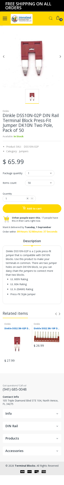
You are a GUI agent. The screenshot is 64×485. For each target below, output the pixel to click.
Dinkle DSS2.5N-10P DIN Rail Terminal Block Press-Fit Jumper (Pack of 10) (47, 328)
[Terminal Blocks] (22, 18)
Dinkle (6, 111)
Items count (10, 183)
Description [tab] (32, 241)
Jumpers (23, 151)
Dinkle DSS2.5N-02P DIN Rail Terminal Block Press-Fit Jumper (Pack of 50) (17, 328)
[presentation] (56, 314)
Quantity (7, 193)
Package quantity (12, 173)
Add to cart (34, 208)
